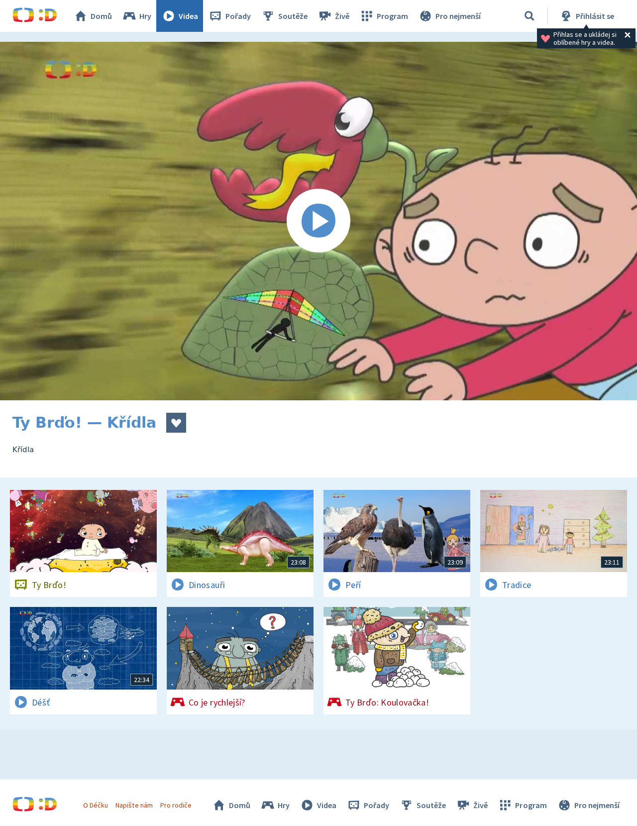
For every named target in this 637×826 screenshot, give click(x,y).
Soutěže (293, 16)
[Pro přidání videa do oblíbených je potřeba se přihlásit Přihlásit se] (176, 423)
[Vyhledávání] (529, 16)
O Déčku (95, 805)
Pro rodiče (176, 805)
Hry (145, 16)
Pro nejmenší (458, 16)
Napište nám (133, 805)
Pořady (238, 16)
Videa (188, 16)
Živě (342, 16)
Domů (101, 16)
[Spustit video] (318, 221)
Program (392, 16)
